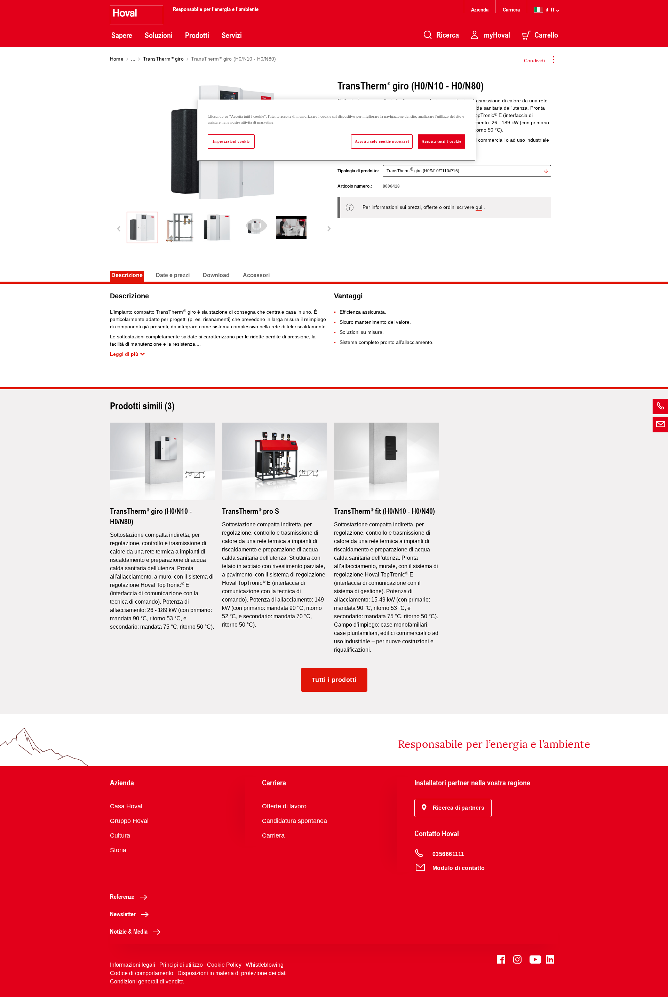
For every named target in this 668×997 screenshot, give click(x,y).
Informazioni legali (132, 965)
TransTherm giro (163, 59)
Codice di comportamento (141, 973)
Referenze (122, 896)
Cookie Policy (224, 965)
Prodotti (197, 35)
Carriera (511, 9)
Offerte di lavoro (284, 806)
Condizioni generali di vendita (147, 981)
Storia (118, 850)
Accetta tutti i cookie (441, 141)
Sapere (121, 35)
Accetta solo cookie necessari (382, 141)
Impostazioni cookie (231, 141)
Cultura (120, 835)
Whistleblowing (265, 965)
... (133, 59)
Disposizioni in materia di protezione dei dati (232, 973)
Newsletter (123, 913)
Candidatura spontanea (294, 820)
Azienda (479, 9)
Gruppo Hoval (129, 820)
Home (117, 59)
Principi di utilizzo (181, 965)
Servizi (232, 35)
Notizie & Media (129, 931)
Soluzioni (159, 35)
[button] (453, 808)
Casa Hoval (126, 806)
